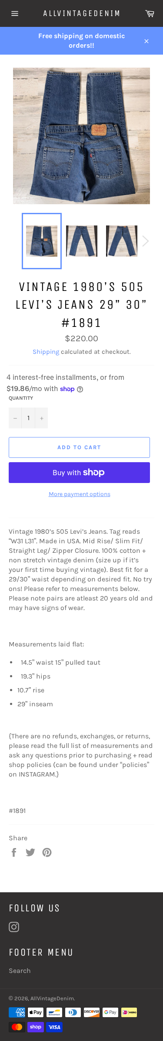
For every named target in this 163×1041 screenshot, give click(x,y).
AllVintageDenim (81, 13)
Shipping (46, 352)
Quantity (21, 398)
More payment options (79, 494)
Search (20, 970)
